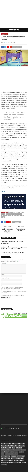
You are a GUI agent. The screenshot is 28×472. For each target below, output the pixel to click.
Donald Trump (21, 456)
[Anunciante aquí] (14, 318)
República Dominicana (7, 445)
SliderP (21, 215)
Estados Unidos (5, 456)
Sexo (13, 447)
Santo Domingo (13, 454)
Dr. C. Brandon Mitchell (15, 214)
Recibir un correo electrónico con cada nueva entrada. (12, 295)
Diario (7, 214)
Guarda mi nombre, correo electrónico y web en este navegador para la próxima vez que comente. (12, 288)
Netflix (16, 460)
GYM (8, 450)
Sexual (24, 462)
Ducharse (13, 215)
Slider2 (3, 443)
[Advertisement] (14, 14)
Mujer (19, 445)
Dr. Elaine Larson (5, 215)
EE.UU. (12, 458)
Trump (21, 460)
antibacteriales (16, 212)
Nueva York (10, 460)
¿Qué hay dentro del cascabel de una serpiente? (20, 229)
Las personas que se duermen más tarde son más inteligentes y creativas (7, 230)
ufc (23, 445)
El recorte (4, 447)
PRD (6, 454)
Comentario (3, 263)
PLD (16, 445)
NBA (24, 443)
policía (3, 452)
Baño (22, 212)
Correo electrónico (5, 278)
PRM (10, 447)
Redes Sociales (14, 452)
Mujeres (3, 462)
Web (2, 282)
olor (17, 215)
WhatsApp (18, 462)
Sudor (2, 217)
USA (8, 452)
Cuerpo (3, 214)
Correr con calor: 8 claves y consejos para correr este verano (12, 253)
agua (10, 212)
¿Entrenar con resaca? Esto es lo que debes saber (12, 242)
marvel (3, 460)
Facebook (18, 443)
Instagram (19, 447)
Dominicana (22, 450)
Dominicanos (10, 462)
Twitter (13, 456)
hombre (3, 450)
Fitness (21, 452)
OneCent (5, 42)
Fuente (3, 191)
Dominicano (14, 450)
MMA (2, 454)
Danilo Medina (20, 458)
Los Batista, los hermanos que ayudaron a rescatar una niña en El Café (14, 247)
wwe (13, 443)
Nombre (3, 274)
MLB (9, 458)
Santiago (3, 458)
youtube (3, 464)
